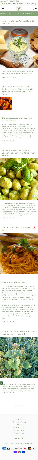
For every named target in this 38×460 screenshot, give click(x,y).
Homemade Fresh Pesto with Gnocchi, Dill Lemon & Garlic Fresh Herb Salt (18, 153)
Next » (22, 405)
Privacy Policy (19, 433)
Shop (9, 13)
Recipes (16, 13)
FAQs (19, 425)
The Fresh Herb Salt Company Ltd (21, 443)
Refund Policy (19, 430)
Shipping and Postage (19, 422)
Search (19, 419)
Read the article (8, 77)
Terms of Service (19, 427)
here (3, 318)
